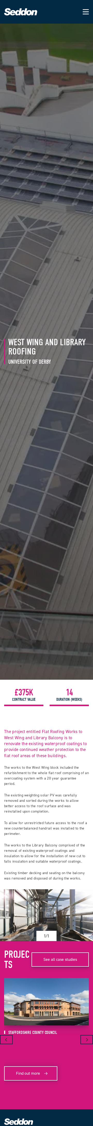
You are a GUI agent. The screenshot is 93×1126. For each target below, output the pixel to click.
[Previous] (6, 1039)
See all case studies (60, 959)
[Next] (86, 1039)
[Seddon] (20, 14)
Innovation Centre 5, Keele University (43, 1050)
